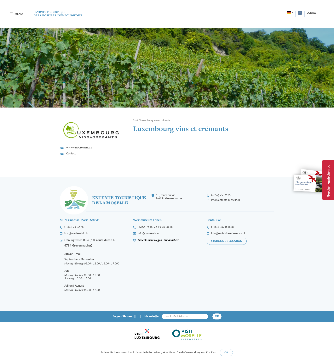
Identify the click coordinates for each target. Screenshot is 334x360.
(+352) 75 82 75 (221, 195)
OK (217, 316)
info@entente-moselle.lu (225, 200)
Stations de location (226, 241)
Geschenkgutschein (328, 183)
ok (226, 352)
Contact (312, 13)
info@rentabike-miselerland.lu (228, 233)
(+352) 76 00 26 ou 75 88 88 (155, 227)
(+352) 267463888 (222, 227)
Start (135, 120)
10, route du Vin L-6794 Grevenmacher (169, 197)
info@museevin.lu (148, 233)
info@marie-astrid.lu (76, 233)
